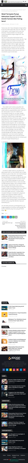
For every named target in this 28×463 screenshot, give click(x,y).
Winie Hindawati (6, 24)
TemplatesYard (14, 459)
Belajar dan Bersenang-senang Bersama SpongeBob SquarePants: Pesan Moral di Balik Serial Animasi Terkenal (17, 406)
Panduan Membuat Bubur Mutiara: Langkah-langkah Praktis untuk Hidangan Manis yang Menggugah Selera (17, 333)
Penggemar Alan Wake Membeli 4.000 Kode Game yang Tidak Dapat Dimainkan (17, 394)
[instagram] (14, 370)
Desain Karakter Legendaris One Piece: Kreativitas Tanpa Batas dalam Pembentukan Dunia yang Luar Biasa (16, 254)
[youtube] (17, 370)
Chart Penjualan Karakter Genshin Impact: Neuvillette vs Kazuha (16, 386)
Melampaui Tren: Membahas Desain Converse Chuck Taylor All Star (17, 320)
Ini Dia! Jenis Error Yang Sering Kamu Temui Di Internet (17, 313)
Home (4, 455)
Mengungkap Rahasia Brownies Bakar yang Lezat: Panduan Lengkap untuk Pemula (16, 348)
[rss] (10, 370)
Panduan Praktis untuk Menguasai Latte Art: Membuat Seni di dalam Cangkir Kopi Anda (17, 341)
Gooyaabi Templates (14, 460)
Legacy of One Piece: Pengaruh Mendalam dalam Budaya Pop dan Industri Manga (16, 246)
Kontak (14, 457)
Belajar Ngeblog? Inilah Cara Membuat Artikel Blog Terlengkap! (17, 447)
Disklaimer (23, 455)
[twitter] (7, 370)
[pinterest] (24, 370)
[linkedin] (21, 370)
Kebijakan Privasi (15, 455)
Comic (7, 9)
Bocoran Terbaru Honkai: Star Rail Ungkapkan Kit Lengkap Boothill (16, 380)
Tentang (9, 455)
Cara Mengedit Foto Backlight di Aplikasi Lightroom (16, 434)
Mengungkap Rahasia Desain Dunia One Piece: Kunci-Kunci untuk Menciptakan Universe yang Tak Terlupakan (17, 238)
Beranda (3, 9)
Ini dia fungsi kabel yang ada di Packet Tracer (16, 307)
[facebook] (4, 370)
